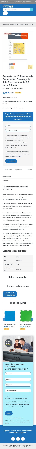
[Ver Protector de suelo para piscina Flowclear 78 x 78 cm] (26, 320)
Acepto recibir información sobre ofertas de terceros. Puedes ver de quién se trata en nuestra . (18, 404)
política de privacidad (15, 156)
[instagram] (18, 439)
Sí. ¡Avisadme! (11, 161)
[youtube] (23, 439)
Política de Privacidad (11, 147)
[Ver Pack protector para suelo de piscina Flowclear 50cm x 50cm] (10, 320)
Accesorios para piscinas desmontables (18, 24)
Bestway (5, 24)
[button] (18, 176)
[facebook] (13, 439)
